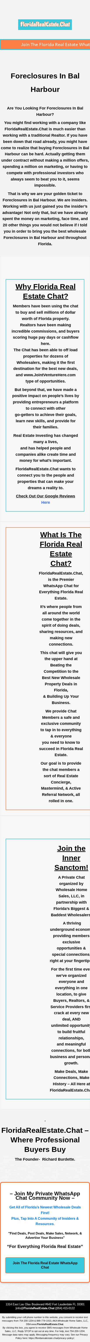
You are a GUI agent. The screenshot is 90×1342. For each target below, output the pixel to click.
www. (47, 1324)
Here (45, 502)
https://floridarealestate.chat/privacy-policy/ (51, 1338)
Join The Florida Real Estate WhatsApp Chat (45, 1265)
